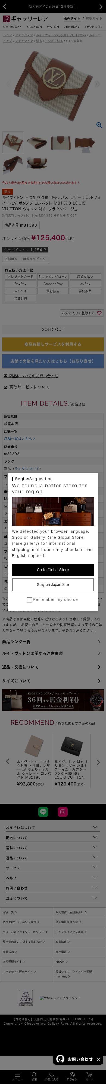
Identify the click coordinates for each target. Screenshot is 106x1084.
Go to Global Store (53, 570)
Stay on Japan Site (53, 584)
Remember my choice (55, 599)
